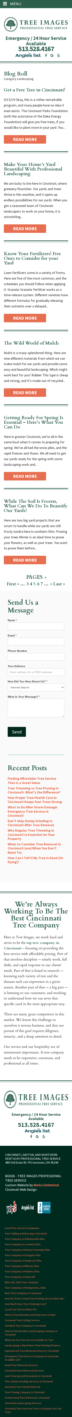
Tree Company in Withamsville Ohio (25, 1239)
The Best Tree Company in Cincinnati (25, 1325)
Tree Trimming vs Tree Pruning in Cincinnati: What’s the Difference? (34, 790)
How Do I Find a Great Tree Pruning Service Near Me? (35, 1298)
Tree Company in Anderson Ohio (23, 1260)
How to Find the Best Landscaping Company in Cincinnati (31, 1332)
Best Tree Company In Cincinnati (23, 1293)
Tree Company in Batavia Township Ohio (27, 1249)
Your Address (16, 666)
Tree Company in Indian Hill (20, 1277)
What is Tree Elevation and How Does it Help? (30, 1315)
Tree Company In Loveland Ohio (23, 1244)
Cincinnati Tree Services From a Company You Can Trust (33, 1410)
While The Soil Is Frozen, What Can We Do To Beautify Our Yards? (36, 506)
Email (12, 635)
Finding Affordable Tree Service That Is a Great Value (32, 780)
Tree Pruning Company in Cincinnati (25, 1392)
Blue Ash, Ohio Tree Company (21, 1282)
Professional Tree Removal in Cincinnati (27, 1397)
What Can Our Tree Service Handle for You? (29, 1340)
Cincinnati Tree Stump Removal (22, 1387)
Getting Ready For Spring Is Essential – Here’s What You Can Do (33, 422)
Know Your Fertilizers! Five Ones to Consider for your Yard (32, 258)
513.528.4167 (36, 48)
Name (12, 620)
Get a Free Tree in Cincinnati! (34, 90)
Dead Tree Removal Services (21, 1365)
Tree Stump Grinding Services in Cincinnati (29, 1381)
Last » (59, 584)
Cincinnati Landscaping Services (23, 1403)
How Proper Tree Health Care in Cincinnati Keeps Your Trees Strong (35, 799)
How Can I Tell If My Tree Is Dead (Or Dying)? (35, 860)
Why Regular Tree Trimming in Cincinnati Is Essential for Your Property (31, 834)
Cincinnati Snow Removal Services (24, 1370)
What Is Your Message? (24, 696)
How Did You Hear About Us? (27, 681)
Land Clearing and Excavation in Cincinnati (28, 1376)
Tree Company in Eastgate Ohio (23, 1255)
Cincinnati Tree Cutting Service (22, 1320)
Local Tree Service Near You (20, 1309)
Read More (25, 139)
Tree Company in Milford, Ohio (22, 1266)
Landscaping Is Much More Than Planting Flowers (32, 1345)
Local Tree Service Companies (22, 1228)
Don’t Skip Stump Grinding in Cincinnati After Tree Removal (31, 823)
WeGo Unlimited (46, 1185)
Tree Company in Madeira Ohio (22, 1271)
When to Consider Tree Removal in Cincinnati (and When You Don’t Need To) (34, 848)
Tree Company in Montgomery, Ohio (25, 1287)
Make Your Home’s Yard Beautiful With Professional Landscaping (33, 169)
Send (17, 732)
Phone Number (17, 650)
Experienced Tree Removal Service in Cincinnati (32, 1351)
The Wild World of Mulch (31, 343)
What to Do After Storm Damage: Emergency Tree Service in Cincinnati (33, 811)
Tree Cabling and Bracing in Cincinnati (26, 1233)
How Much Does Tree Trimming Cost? (26, 1304)
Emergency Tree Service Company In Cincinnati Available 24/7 (31, 1357)
